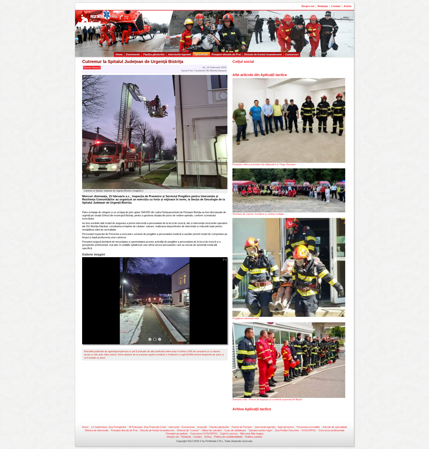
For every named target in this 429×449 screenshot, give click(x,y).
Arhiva (347, 6)
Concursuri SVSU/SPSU (204, 433)
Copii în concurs (229, 433)
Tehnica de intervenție (96, 430)
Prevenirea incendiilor (308, 427)
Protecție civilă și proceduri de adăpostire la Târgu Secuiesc (264, 164)
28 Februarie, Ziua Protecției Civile (147, 427)
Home (119, 54)
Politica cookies (253, 436)
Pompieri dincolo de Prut (226, 54)
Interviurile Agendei (179, 54)
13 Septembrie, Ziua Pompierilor (108, 427)
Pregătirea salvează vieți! (245, 318)
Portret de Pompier (242, 427)
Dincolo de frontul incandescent (263, 54)
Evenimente (133, 54)
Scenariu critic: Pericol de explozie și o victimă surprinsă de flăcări (267, 399)
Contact (335, 6)
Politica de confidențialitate (228, 436)
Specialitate (201, 54)
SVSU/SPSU (308, 430)
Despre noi (307, 6)
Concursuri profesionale (331, 430)
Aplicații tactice (286, 427)
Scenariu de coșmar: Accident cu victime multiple (258, 214)
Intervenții (174, 427)
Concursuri (291, 54)
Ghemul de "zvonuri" (188, 430)
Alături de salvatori (212, 430)
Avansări (202, 427)
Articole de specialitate (335, 427)
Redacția (323, 6)
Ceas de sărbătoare (235, 430)
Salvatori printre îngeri (260, 430)
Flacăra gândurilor (154, 54)
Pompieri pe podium (177, 433)
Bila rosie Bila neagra (251, 433)
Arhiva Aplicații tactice (251, 409)
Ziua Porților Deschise (287, 430)
